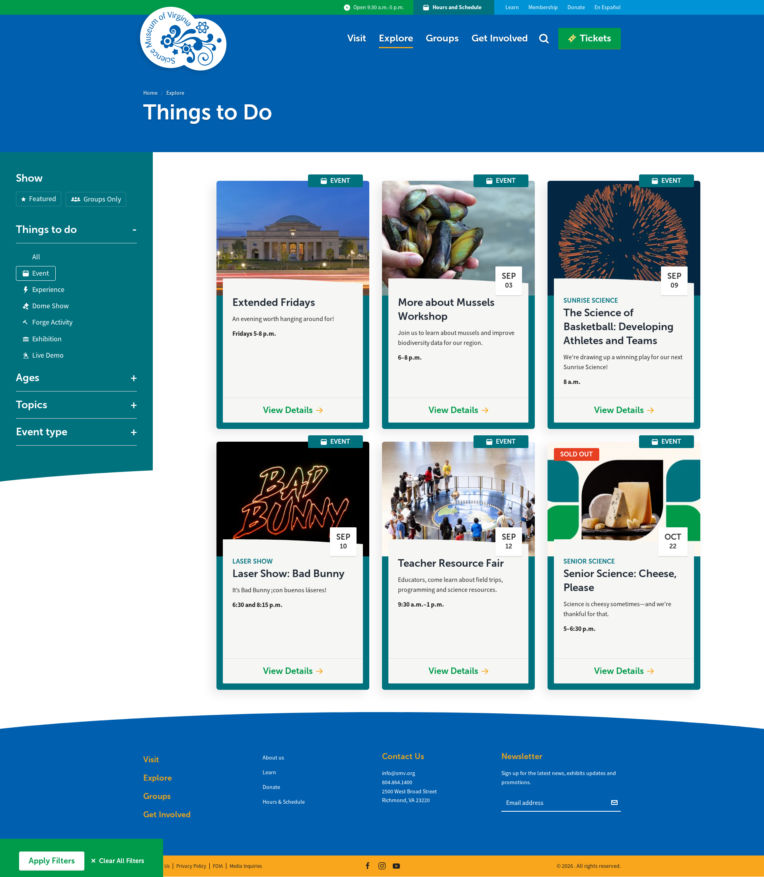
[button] (76, 229)
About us (273, 757)
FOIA (218, 866)
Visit (356, 38)
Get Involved (500, 38)
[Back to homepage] (184, 38)
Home (150, 92)
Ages (27, 377)
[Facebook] (368, 866)
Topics (31, 404)
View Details (288, 410)
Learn (269, 772)
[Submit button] (616, 802)
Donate (271, 787)
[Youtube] (396, 866)
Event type (41, 431)
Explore (396, 38)
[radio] (31, 255)
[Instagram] (382, 866)
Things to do (46, 229)
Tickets (595, 38)
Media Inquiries (246, 866)
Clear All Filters (117, 860)
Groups (442, 38)
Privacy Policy (191, 866)
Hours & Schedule (284, 801)
